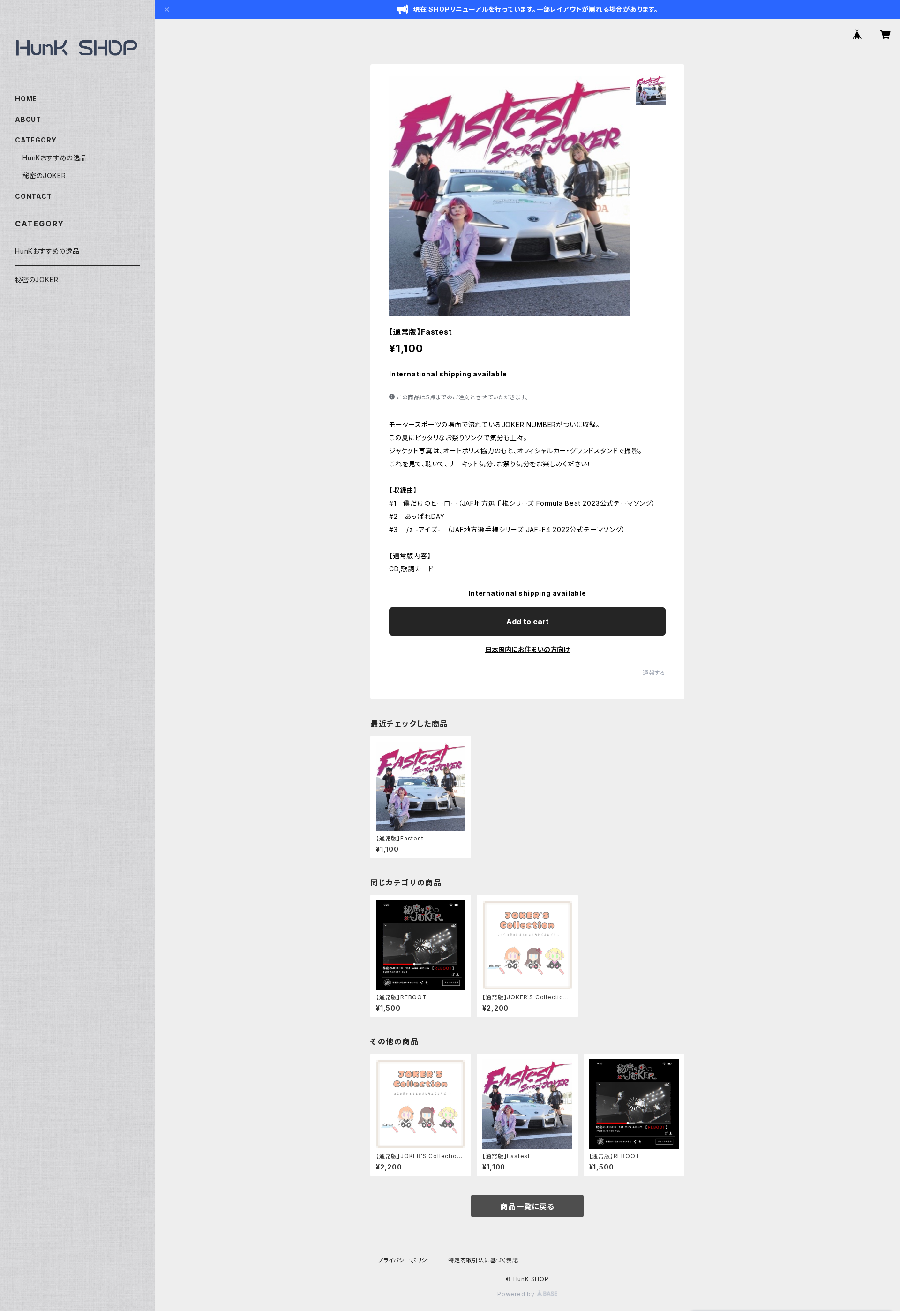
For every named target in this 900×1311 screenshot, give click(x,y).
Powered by (517, 1293)
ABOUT (28, 119)
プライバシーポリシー (405, 1260)
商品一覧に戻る (527, 1206)
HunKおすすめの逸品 (54, 158)
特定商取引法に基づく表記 (483, 1260)
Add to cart (527, 621)
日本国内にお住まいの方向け (527, 649)
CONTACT (33, 196)
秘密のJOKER (44, 176)
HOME (26, 99)
